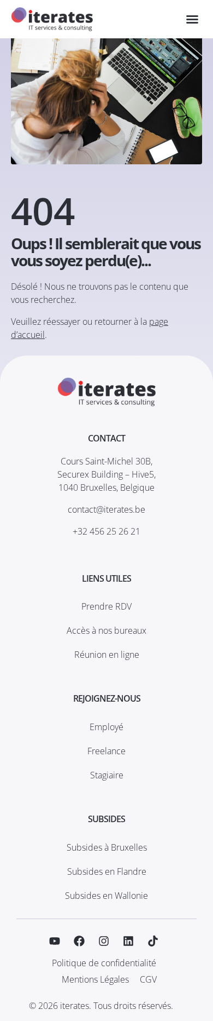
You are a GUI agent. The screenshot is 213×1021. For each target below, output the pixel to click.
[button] (192, 19)
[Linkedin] (128, 941)
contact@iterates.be (106, 509)
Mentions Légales (95, 979)
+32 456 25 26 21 (106, 531)
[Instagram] (104, 941)
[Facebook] (79, 941)
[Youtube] (55, 941)
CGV (148, 979)
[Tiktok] (153, 941)
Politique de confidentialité (104, 962)
